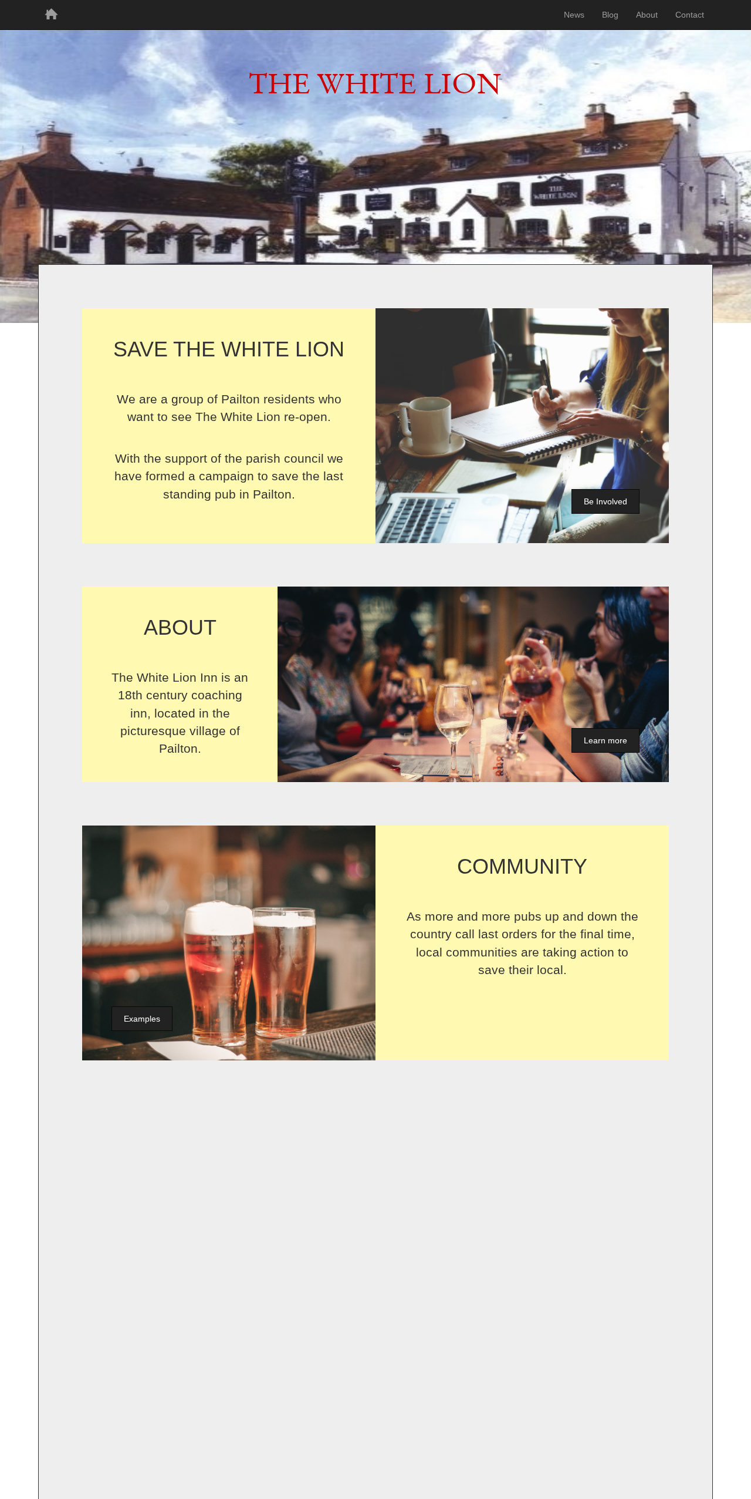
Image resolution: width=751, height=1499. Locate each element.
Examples (142, 1018)
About (647, 14)
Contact (689, 14)
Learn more (605, 740)
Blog (610, 14)
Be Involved (605, 501)
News (574, 14)
